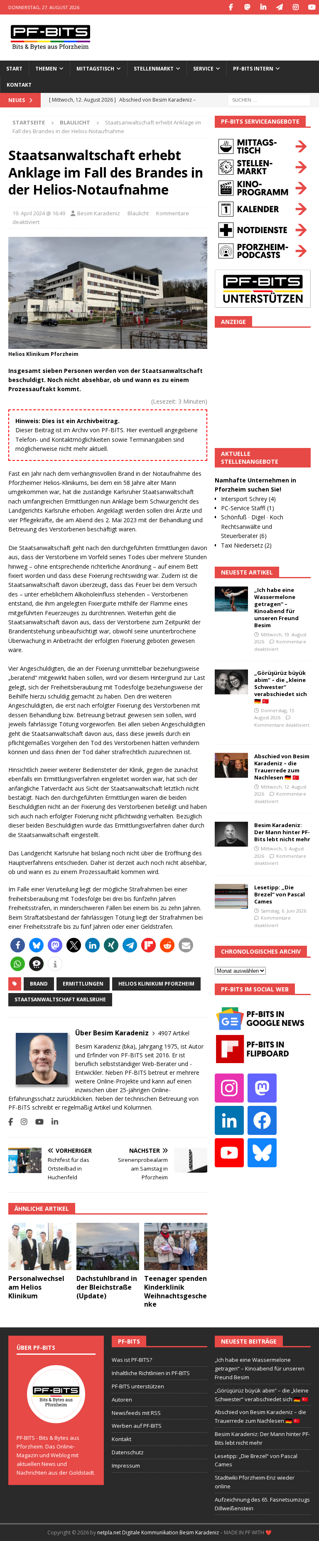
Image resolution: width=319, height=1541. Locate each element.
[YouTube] (311, 7)
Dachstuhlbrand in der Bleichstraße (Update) (106, 1287)
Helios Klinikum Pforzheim (156, 983)
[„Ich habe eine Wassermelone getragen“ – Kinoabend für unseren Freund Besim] (231, 599)
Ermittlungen (83, 983)
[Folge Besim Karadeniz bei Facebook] (10, 1122)
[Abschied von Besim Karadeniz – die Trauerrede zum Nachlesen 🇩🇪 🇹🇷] (231, 765)
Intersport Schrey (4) (248, 499)
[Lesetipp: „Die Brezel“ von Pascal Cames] (231, 896)
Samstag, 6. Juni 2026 (283, 911)
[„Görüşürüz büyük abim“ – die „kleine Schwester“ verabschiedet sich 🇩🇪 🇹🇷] (231, 681)
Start (14, 68)
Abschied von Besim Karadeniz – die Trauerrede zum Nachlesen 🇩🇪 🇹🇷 (281, 766)
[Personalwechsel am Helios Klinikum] (39, 1246)
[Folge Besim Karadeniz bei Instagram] (21, 1122)
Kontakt (19, 84)
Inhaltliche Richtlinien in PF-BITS (151, 1373)
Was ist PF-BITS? (132, 1359)
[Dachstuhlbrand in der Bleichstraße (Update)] (108, 1246)
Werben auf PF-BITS (137, 1425)
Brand (39, 983)
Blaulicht (138, 213)
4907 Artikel (173, 1033)
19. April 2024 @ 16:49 (38, 213)
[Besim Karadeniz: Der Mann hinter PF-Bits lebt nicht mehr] (231, 834)
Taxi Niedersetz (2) (246, 545)
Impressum (126, 1465)
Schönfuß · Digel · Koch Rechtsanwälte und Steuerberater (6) (252, 526)
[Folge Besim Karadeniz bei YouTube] (36, 1122)
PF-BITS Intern (253, 68)
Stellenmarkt (154, 68)
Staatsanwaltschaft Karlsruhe (60, 999)
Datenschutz (128, 1452)
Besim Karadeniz (98, 213)
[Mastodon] (247, 7)
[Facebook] (230, 7)
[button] (17, 945)
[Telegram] (279, 7)
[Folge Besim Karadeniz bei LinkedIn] (51, 1122)
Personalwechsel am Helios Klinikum (36, 1287)
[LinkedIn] (263, 7)
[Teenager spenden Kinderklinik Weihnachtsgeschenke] (175, 1246)
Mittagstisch (95, 68)
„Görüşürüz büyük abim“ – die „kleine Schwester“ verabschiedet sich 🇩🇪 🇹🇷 (280, 687)
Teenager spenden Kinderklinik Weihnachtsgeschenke (175, 1291)
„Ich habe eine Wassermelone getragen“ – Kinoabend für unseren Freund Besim (276, 607)
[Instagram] (295, 7)
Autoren (122, 1399)
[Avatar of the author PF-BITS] (56, 1415)
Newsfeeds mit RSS (136, 1413)
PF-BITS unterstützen (138, 1386)
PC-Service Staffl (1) (247, 508)
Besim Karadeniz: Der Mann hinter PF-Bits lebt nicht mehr (282, 832)
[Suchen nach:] (269, 100)
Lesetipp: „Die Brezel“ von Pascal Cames (279, 894)
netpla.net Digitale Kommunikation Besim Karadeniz (158, 1532)
